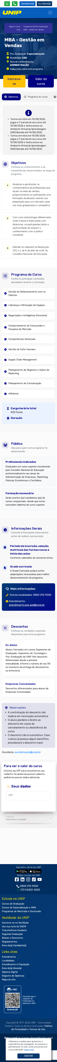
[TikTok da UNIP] (34, 880)
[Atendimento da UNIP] (15, 3)
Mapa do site (9, 979)
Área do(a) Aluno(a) (12, 968)
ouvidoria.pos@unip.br (28, 752)
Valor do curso (41, 81)
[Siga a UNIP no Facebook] (17, 880)
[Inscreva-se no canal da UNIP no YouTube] (39, 880)
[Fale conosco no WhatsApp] (7, 4)
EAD (18, 30)
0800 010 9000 (29, 885)
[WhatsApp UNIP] (7, 3)
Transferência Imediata (14, 930)
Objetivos (13, 97)
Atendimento (9, 957)
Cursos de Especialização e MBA (19, 907)
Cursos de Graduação (13, 903)
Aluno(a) (46, 3)
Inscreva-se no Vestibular (15, 922)
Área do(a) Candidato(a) (14, 945)
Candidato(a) (27, 3)
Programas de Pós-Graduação (35, 27)
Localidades (8, 960)
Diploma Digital (10, 972)
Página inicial (14, 27)
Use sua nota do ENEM (14, 926)
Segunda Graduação (12, 934)
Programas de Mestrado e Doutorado (21, 911)
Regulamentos (9, 941)
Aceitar (28, 1056)
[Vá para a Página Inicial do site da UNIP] (12, 13)
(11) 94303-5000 (30, 889)
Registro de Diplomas (13, 976)
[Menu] (50, 13)
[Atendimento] (15, 3)
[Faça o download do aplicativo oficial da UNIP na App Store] (35, 871)
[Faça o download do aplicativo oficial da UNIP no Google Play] (22, 871)
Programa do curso (37, 97)
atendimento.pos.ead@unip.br (27, 604)
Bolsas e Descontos (12, 938)
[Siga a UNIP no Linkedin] (23, 880)
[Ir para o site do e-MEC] (20, 999)
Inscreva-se (14, 81)
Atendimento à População (15, 964)
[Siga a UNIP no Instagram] (29, 880)
